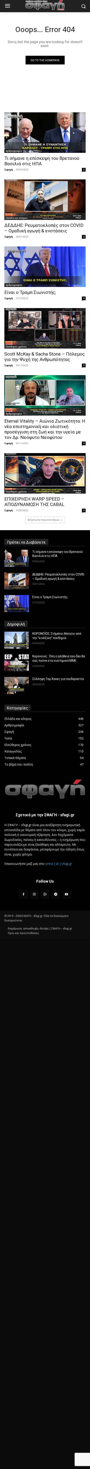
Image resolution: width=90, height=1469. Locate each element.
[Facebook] (23, 894)
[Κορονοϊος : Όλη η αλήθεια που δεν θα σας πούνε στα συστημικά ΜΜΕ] (16, 662)
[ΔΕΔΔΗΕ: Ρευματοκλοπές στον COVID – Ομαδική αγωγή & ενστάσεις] (45, 199)
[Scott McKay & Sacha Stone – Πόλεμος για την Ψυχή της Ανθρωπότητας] (45, 328)
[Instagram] (34, 894)
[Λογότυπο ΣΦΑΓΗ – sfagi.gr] (45, 789)
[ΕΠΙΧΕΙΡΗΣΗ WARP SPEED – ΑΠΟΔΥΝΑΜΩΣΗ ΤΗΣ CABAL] (45, 473)
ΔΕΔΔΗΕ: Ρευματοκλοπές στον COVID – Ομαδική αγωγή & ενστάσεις (43, 228)
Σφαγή (8, 169)
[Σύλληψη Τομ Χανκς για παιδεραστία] (16, 685)
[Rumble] (45, 894)
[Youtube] (66, 894)
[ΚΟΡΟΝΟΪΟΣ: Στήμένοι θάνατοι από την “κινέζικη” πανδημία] (16, 640)
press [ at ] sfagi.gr (59, 864)
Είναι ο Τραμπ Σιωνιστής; (30, 292)
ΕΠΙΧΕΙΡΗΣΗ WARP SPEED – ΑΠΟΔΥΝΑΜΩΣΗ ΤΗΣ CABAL (34, 501)
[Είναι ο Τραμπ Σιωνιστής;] (45, 266)
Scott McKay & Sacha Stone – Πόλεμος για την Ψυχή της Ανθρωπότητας (44, 356)
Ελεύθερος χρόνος (16, 346)
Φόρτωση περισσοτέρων (43, 520)
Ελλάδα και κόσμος (17, 217)
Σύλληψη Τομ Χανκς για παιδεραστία (58, 679)
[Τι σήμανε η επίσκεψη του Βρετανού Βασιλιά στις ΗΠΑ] (45, 132)
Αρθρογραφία (14, 150)
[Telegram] (56, 894)
